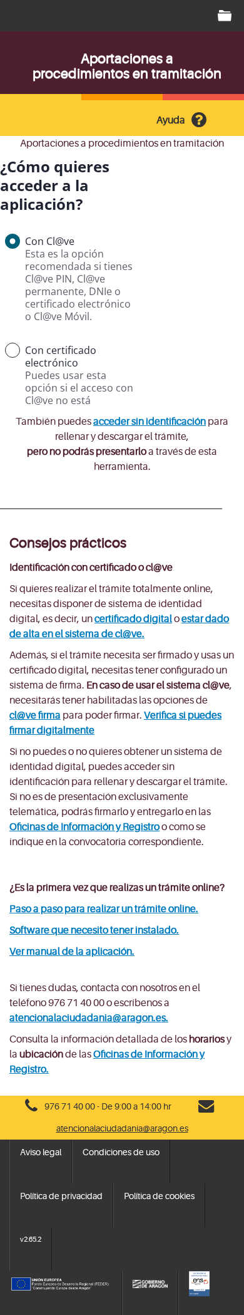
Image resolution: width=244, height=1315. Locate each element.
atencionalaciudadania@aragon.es (122, 1128)
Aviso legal (40, 1152)
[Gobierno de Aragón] (150, 1283)
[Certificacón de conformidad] (212, 1283)
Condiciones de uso (121, 1152)
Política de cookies (159, 1196)
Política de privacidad (61, 1196)
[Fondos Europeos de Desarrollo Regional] (60, 1283)
